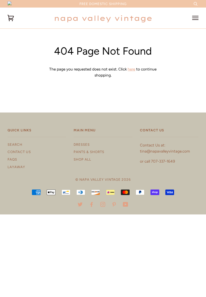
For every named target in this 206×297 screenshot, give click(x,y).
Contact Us (19, 152)
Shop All (82, 159)
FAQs (12, 159)
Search (15, 144)
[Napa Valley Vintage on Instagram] (103, 205)
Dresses (82, 144)
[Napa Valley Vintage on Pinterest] (114, 205)
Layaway (16, 167)
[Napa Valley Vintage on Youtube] (125, 205)
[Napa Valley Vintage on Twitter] (80, 205)
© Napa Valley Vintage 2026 (103, 179)
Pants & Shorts (89, 152)
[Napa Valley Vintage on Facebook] (91, 205)
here (131, 69)
